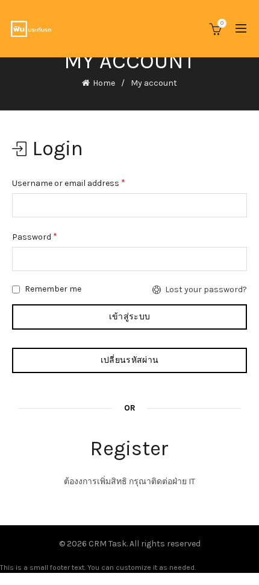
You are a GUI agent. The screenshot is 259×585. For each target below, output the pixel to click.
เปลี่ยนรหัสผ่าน (129, 360)
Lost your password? (206, 289)
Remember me (52, 289)
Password (34, 236)
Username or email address (68, 182)
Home (104, 83)
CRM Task (107, 544)
